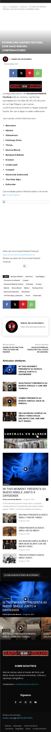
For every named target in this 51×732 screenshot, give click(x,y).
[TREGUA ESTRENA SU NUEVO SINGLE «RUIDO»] (9, 558)
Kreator (39, 284)
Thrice (27, 295)
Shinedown (25, 292)
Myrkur (27, 288)
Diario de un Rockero (22, 59)
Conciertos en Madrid (12, 280)
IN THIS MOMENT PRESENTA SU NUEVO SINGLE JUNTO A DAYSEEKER (30, 370)
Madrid (6, 288)
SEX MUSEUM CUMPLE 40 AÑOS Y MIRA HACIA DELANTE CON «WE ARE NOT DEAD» (32, 417)
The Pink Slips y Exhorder (13, 295)
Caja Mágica (40, 276)
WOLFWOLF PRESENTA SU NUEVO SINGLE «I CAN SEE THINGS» (32, 386)
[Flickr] (20, 702)
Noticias (24, 7)
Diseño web (8, 718)
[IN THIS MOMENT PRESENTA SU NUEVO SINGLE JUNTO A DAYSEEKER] (9, 370)
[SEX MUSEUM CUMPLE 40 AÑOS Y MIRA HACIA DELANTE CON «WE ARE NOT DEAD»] (9, 416)
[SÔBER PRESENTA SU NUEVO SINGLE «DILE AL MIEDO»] (9, 401)
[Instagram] (25, 702)
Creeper (26, 280)
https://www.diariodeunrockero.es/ (33, 327)
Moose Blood (16, 288)
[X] (21, 73)
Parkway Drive (37, 288)
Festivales (29, 284)
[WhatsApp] (38, 73)
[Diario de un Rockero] (6, 59)
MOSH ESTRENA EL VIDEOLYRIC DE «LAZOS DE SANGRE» (37, 349)
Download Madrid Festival (13, 284)
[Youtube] (35, 702)
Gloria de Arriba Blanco (12, 499)
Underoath (37, 295)
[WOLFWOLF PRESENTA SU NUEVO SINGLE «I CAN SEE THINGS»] (9, 386)
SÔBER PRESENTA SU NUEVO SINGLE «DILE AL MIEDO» (31, 401)
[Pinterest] (30, 73)
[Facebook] (13, 73)
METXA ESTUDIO (24, 718)
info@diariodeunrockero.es (27, 684)
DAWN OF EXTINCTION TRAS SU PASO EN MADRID (13, 349)
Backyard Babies (17, 276)
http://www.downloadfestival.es (19, 254)
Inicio (5, 7)
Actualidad (14, 7)
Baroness (29, 276)
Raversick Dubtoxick (11, 292)
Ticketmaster (13, 195)
